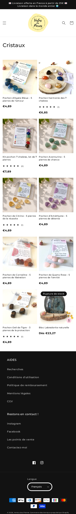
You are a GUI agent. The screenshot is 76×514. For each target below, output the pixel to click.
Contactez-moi (17, 447)
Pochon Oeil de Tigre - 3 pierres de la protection (16, 329)
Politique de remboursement (27, 385)
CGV (10, 401)
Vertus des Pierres (21, 512)
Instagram (14, 423)
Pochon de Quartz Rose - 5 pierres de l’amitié (54, 276)
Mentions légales (19, 393)
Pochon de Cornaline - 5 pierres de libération (17, 276)
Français (36, 486)
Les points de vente (20, 439)
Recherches (15, 369)
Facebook (14, 431)
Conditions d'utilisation (23, 377)
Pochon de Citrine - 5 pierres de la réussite (19, 217)
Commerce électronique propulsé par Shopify (49, 512)
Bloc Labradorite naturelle (54, 327)
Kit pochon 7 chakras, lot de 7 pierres (20, 158)
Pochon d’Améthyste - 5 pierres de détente (53, 217)
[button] (4, 23)
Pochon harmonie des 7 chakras (53, 99)
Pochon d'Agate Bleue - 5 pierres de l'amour (17, 99)
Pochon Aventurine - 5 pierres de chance (52, 158)
